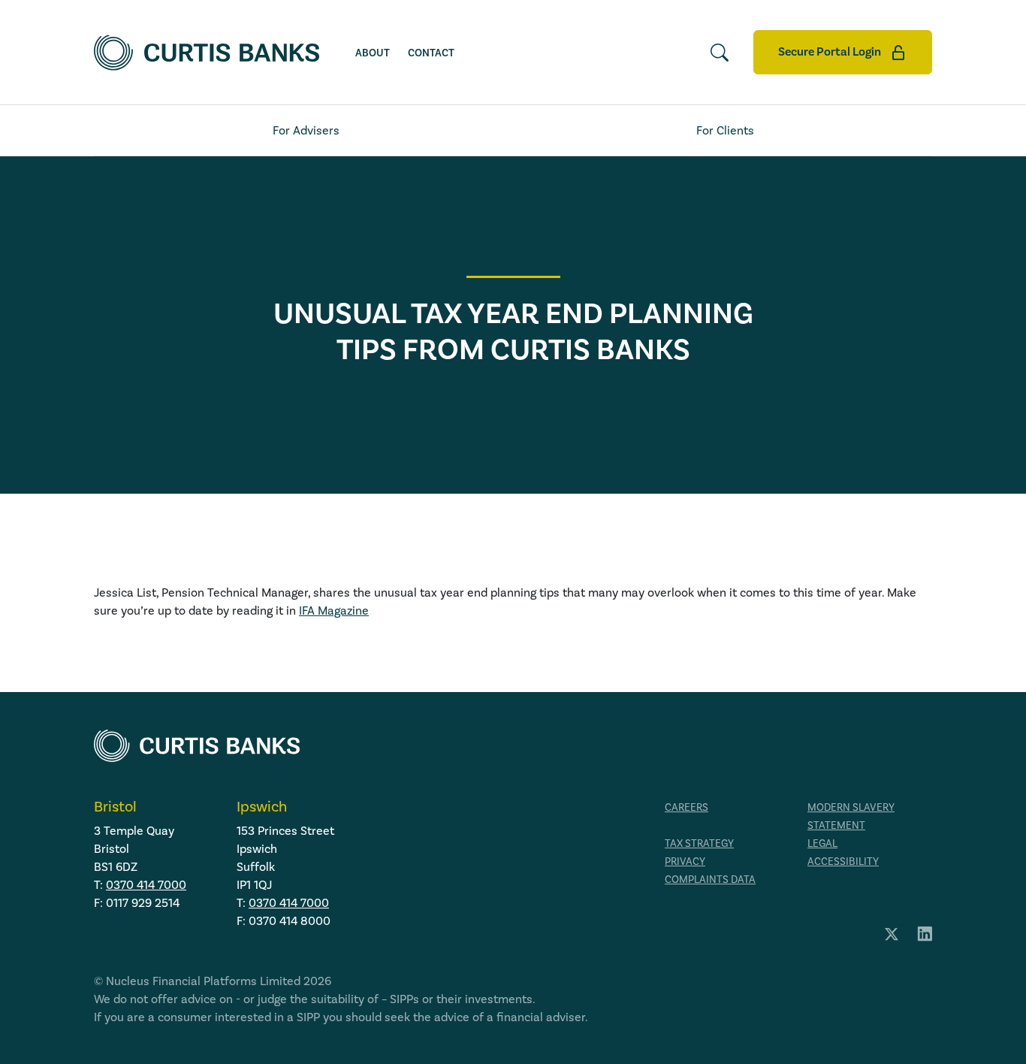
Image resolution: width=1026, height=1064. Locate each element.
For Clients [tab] (725, 130)
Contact (431, 53)
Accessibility (843, 862)
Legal (822, 844)
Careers (686, 808)
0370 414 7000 (146, 885)
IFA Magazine (334, 610)
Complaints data (710, 880)
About (372, 53)
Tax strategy (699, 844)
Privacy (685, 862)
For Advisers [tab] (306, 130)
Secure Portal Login (830, 51)
